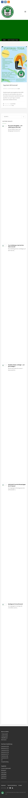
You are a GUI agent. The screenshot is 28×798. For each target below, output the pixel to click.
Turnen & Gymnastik (6, 768)
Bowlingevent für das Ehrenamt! (15, 604)
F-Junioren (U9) (4, 756)
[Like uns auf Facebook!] (8, 788)
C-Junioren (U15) (5, 750)
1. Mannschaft (4, 734)
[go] (24, 116)
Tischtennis (3, 776)
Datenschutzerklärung (12, 785)
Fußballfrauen (4, 738)
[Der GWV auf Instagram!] (10, 788)
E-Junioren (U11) (5, 754)
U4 (1, 760)
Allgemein (13, 103)
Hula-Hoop (3, 772)
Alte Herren (3, 739)
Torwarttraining (4, 761)
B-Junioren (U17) (5, 748)
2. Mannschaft (4, 736)
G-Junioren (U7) (4, 758)
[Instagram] (5, 2)
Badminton (3, 778)
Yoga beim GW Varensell (10, 85)
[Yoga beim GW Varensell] (14, 64)
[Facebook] (2, 2)
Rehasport (3, 770)
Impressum (3, 785)
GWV (19, 88)
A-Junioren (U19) (5, 746)
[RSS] (8, 2)
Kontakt (20, 785)
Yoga (13, 105)
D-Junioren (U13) (5, 752)
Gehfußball (3, 774)
